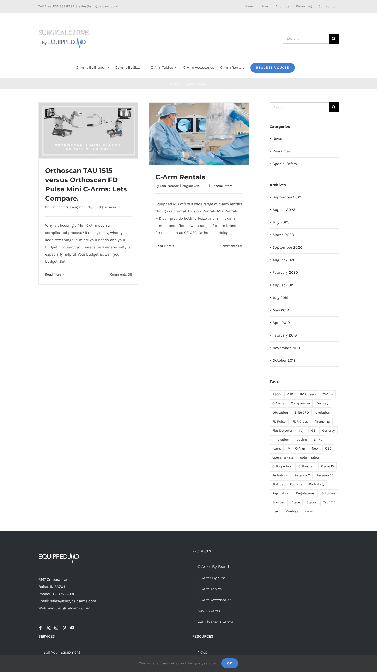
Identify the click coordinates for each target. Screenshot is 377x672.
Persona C (302, 475)
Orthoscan (306, 466)
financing (322, 421)
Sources (278, 502)
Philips (277, 484)
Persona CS (325, 475)
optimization (310, 457)
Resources (112, 207)
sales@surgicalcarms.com (98, 6)
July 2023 (281, 222)
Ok (229, 663)
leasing (301, 439)
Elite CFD (302, 412)
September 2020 (287, 247)
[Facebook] (40, 628)
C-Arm (328, 394)
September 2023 (287, 197)
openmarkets (282, 457)
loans (276, 448)
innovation (280, 439)
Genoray (328, 430)
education (280, 412)
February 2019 (285, 335)
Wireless (291, 511)
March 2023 (283, 234)
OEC (328, 448)
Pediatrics (280, 475)
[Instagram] (56, 628)
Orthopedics (282, 466)
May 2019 (281, 310)
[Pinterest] (64, 628)
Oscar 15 (327, 466)
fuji (301, 430)
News (277, 138)
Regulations (305, 493)
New (315, 448)
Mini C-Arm (296, 448)
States (311, 502)
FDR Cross (300, 421)
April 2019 (281, 322)
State (296, 502)
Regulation (280, 493)
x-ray (309, 511)
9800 (276, 394)
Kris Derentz (58, 207)
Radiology (316, 484)
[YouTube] (72, 628)
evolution (322, 412)
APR (290, 394)
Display (322, 403)
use (275, 511)
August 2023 (284, 209)
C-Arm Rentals (180, 177)
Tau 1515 (329, 502)
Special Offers (222, 186)
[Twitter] (48, 628)
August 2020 (284, 260)
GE (313, 430)
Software (328, 493)
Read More (53, 274)
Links (318, 439)
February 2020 (285, 272)
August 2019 (283, 285)
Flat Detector (282, 430)
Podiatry (296, 484)
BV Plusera (308, 394)
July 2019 (281, 297)
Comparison (300, 403)
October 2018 (284, 360)
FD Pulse (279, 421)
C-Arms (278, 403)
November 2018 (286, 347)
